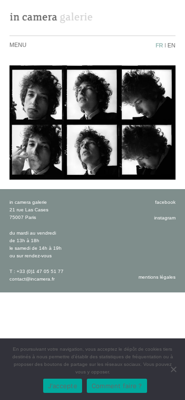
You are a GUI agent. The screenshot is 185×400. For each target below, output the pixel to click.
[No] (173, 369)
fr (159, 45)
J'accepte (62, 386)
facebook (165, 202)
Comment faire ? (117, 386)
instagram (165, 217)
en (171, 45)
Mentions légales (157, 277)
